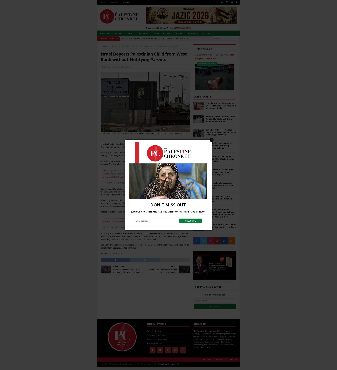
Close (212, 140)
